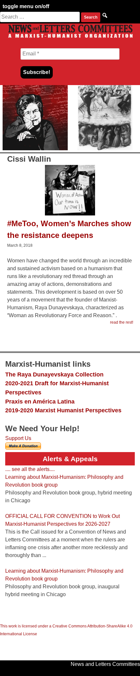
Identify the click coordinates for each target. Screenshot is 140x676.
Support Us (18, 438)
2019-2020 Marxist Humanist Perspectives (63, 410)
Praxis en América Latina (40, 401)
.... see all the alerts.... (30, 469)
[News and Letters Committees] (70, 37)
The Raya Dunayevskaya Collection (54, 374)
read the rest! (121, 322)
